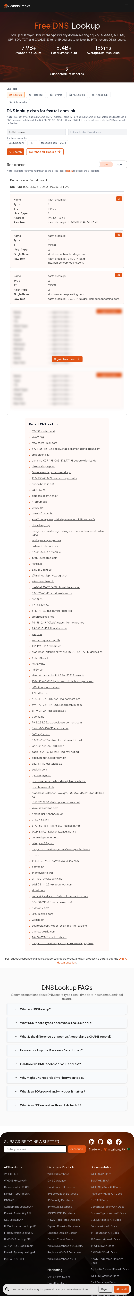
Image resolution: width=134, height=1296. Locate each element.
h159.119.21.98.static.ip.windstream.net (56, 802)
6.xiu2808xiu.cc (41, 569)
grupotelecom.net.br (45, 495)
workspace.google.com (46, 540)
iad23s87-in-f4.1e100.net (48, 746)
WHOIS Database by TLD (62, 1259)
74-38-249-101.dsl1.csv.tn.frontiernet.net (58, 622)
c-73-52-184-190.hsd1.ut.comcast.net (56, 825)
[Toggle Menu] (126, 5)
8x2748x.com (40, 908)
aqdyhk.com (39, 769)
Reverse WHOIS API (16, 1187)
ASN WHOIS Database (61, 1213)
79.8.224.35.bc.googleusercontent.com (57, 722)
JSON (119, 164)
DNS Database (56, 1180)
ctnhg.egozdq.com (43, 931)
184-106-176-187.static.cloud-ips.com (55, 861)
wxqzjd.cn (38, 919)
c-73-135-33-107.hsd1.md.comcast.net (56, 699)
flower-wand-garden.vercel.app (51, 472)
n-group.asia (39, 501)
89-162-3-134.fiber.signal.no (49, 628)
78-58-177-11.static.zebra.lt (49, 937)
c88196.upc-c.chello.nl (45, 687)
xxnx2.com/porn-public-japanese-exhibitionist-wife (63, 519)
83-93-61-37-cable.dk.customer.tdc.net (57, 740)
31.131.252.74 (40, 657)
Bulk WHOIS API (14, 1259)
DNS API (9, 1200)
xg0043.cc (38, 490)
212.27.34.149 (40, 819)
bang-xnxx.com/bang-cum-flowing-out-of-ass (61, 849)
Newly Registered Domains (63, 1219)
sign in (69, 170)
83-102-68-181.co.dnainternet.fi (52, 593)
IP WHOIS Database (59, 1206)
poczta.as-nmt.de (43, 787)
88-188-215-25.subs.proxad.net (52, 902)
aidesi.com (38, 890)
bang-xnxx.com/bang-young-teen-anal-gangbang (63, 943)
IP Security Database (60, 1200)
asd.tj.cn (37, 599)
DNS (106, 164)
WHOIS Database (58, 1174)
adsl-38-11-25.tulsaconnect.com (52, 884)
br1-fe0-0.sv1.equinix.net (47, 878)
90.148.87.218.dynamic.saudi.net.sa (54, 831)
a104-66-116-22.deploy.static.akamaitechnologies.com (66, 448)
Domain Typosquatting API (20, 1252)
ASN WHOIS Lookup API (19, 1245)
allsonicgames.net (43, 616)
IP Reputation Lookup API (19, 1232)
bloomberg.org (41, 525)
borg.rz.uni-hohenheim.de (48, 814)
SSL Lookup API (13, 1219)
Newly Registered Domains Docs (107, 1260)
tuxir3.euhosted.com (44, 557)
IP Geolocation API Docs (105, 1239)
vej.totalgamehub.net (45, 837)
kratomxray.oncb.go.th (46, 640)
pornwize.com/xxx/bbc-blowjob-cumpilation (59, 781)
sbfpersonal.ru (41, 454)
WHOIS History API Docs (106, 1187)
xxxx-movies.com (42, 913)
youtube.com (16, 142)
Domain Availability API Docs (107, 1206)
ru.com (36, 855)
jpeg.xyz (37, 634)
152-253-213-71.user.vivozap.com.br (54, 478)
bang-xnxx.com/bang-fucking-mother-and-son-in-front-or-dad (68, 533)
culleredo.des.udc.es (45, 546)
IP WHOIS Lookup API (17, 1239)
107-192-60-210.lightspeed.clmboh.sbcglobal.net (62, 681)
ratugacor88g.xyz (43, 843)
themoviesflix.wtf (42, 872)
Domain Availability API (17, 1213)
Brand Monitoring (57, 1283)
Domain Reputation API (18, 1193)
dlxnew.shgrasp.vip (43, 466)
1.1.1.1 (32, 142)
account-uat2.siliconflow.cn (49, 757)
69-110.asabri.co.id (43, 431)
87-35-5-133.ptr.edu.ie (46, 552)
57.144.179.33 (40, 605)
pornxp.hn (38, 866)
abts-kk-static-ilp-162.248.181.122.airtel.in (58, 675)
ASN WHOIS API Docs (104, 1252)
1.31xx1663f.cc (40, 693)
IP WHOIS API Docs (102, 1245)
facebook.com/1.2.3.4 (53, 142)
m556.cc (37, 669)
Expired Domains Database (63, 1226)
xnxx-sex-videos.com (45, 808)
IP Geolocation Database (62, 1193)
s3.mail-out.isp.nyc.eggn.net (49, 575)
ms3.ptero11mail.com (44, 443)
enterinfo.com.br (42, 513)
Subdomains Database (61, 1187)
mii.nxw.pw (38, 663)
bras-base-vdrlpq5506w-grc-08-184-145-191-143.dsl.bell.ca (68, 795)
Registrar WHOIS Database (64, 1252)
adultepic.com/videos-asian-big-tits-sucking (59, 925)
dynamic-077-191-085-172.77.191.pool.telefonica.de (64, 460)
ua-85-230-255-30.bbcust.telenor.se (56, 587)
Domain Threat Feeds (60, 1239)
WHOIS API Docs (101, 1174)
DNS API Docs (99, 1200)
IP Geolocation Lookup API (20, 1226)
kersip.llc (37, 563)
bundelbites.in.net (43, 484)
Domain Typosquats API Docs (108, 1213)
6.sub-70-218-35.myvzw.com (50, 728)
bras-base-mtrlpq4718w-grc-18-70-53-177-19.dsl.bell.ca (67, 652)
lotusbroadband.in (43, 581)
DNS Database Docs (103, 1282)
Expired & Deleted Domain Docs (110, 1269)
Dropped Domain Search (62, 1232)
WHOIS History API (15, 1180)
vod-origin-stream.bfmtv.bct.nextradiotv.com (60, 896)
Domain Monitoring (58, 1276)
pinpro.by (37, 507)
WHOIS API (11, 1174)
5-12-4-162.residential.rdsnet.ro (52, 610)
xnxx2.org (38, 437)
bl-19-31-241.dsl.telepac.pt (49, 710)
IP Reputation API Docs (105, 1232)
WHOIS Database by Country (65, 1245)
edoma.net (38, 716)
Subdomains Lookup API (18, 1206)
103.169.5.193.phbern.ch (46, 646)
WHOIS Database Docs (105, 1276)
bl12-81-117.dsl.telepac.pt (48, 763)
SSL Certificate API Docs (106, 1219)
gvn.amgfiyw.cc (41, 775)
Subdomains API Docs (104, 1226)
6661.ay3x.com (41, 734)
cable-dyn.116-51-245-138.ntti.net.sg (55, 751)
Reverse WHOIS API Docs (106, 1193)
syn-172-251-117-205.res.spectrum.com (57, 704)
